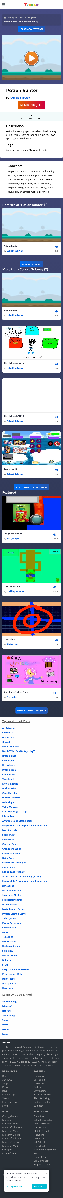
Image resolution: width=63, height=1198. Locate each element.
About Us (7, 1079)
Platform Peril (9, 867)
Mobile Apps (9, 1094)
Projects (32, 17)
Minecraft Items (10, 1142)
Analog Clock (9, 983)
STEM (5, 964)
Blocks (5, 1029)
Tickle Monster (10, 806)
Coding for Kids (15, 17)
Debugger (7, 960)
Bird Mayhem (9, 941)
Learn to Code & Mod (17, 994)
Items (5, 1024)
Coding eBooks (10, 1101)
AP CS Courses (41, 1138)
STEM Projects (41, 1160)
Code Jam (7, 1149)
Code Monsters (10, 792)
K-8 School (39, 1145)
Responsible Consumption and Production (24, 825)
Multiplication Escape (13, 909)
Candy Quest (9, 760)
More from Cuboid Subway (31, 487)
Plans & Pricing (42, 1098)
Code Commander (11, 853)
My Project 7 (10, 639)
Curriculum (40, 1079)
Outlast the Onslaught (14, 862)
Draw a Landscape (11, 890)
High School (40, 1134)
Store (5, 1105)
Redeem (38, 1087)
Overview (39, 1075)
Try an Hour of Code (16, 721)
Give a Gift (39, 1083)
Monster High (9, 830)
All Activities (8, 728)
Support (6, 1083)
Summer (38, 1105)
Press (5, 1087)
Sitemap (6, 1098)
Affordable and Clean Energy (17, 820)
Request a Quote (42, 1164)
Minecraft (7, 1006)
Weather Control (11, 797)
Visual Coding (9, 1001)
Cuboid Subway (20, 97)
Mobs (5, 1033)
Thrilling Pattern (15, 591)
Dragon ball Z (10, 468)
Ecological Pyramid (12, 899)
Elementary (40, 1127)
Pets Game (8, 839)
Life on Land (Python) (13, 871)
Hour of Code (9, 1153)
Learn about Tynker (32, 29)
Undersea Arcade (11, 946)
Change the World (11, 848)
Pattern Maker (10, 955)
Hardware (7, 987)
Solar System (9, 918)
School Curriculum (43, 1119)
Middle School (41, 1131)
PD (35, 1153)
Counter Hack (9, 774)
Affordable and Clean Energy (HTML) (21, 876)
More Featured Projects (31, 710)
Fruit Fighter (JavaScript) (15, 811)
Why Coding (40, 1090)
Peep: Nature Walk (12, 974)
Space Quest (8, 834)
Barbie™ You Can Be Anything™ (18, 751)
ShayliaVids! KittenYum (16, 692)
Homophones (9, 904)
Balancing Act (9, 802)
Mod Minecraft (10, 783)
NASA (5, 932)
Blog (4, 1075)
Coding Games (10, 1116)
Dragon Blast (9, 755)
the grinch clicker (13, 533)
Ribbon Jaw (13, 644)
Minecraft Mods (10, 1145)
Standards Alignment (45, 1149)
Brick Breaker (9, 788)
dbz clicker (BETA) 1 (14, 363)
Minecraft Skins (10, 1123)
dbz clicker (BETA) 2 (14, 416)
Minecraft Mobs (10, 1131)
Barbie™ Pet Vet (10, 746)
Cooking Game (10, 844)
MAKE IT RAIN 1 (12, 586)
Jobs (4, 1090)
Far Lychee (12, 697)
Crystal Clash (9, 927)
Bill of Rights (8, 978)
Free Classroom (42, 1123)
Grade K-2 (7, 732)
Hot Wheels (8, 765)
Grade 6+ (7, 741)
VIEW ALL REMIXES (31, 264)
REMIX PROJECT (31, 105)
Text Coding (8, 1015)
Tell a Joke (7, 936)
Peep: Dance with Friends (15, 969)
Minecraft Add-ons (12, 1138)
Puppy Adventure (11, 922)
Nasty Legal (13, 538)
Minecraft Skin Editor (13, 1127)
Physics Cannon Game (14, 913)
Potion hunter (11, 245)
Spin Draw (7, 950)
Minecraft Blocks (11, 1134)
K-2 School (39, 1142)
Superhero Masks (11, 895)
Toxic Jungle (8, 779)
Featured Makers (43, 1094)
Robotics (6, 1010)
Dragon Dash (9, 769)
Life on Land (8, 816)
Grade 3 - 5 (8, 737)
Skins (5, 1020)
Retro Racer (8, 857)
